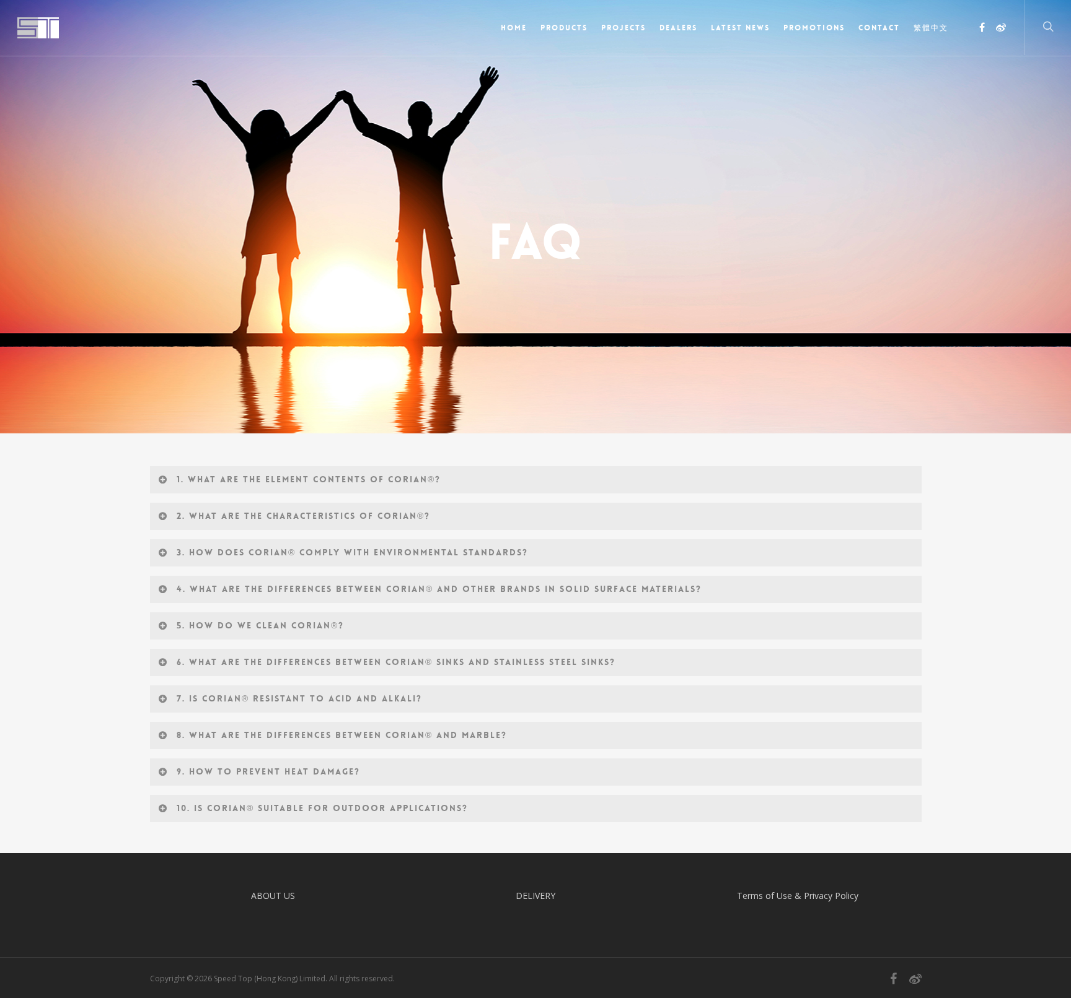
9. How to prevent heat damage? (268, 771)
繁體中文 (931, 28)
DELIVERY (535, 895)
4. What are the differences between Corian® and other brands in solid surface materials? (439, 588)
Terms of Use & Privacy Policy (797, 895)
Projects (623, 28)
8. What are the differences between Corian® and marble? (342, 734)
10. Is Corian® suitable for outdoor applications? (322, 808)
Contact (879, 28)
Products (564, 28)
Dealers (678, 28)
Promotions (814, 28)
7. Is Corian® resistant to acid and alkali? (299, 698)
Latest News (740, 28)
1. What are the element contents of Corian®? (309, 479)
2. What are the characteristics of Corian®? (303, 515)
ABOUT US (273, 895)
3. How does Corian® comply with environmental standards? (352, 552)
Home (514, 28)
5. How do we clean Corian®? (260, 625)
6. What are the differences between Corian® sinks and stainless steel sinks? (396, 661)
